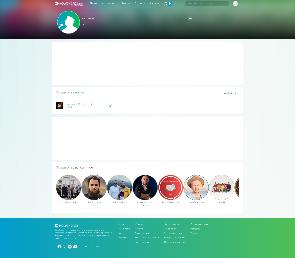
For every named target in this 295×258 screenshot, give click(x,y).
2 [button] (147, 206)
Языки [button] (124, 3)
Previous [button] (54, 180)
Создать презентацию (175, 242)
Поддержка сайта (143, 233)
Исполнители (109, 3)
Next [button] (240, 180)
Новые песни (124, 229)
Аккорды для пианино (174, 238)
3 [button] (151, 206)
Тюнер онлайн (171, 229)
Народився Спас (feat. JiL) (79, 104)
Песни (93, 3)
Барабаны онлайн (173, 233)
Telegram (195, 233)
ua (85, 246)
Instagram (196, 229)
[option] (85, 104)
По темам (122, 238)
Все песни (229, 93)
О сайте (139, 229)
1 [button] (144, 206)
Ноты (120, 233)
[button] (190, 18)
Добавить (140, 3)
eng (98, 246)
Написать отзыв (142, 242)
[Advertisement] (144, 63)
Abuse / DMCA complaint (147, 238)
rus (91, 246)
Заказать (154, 3)
